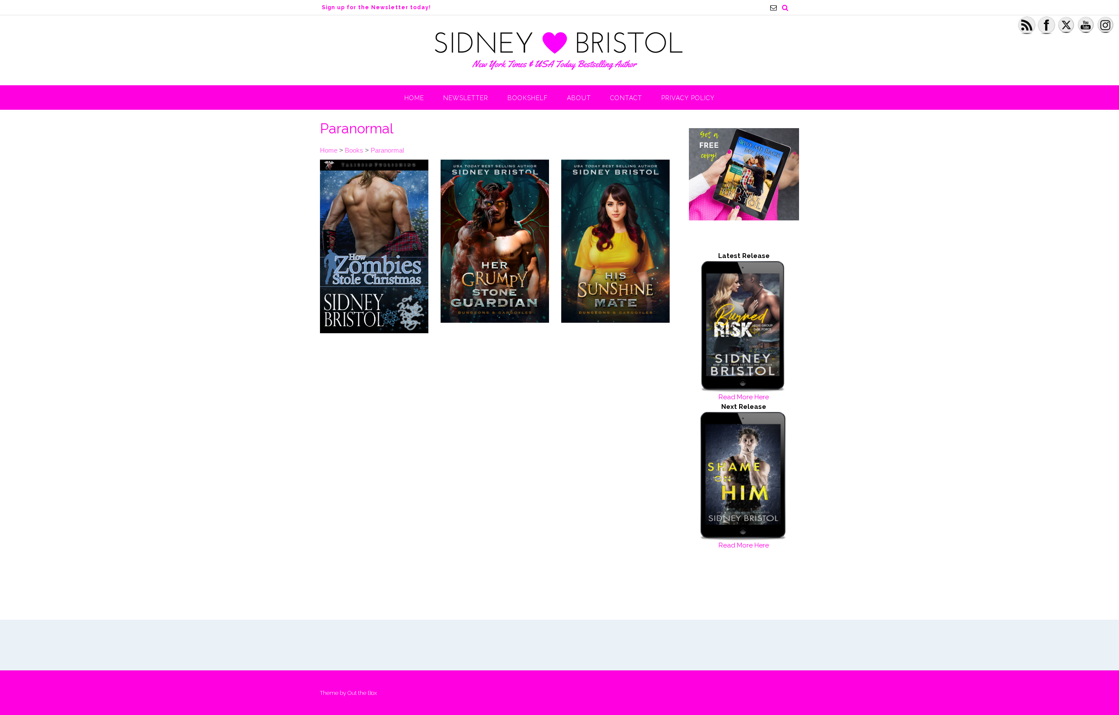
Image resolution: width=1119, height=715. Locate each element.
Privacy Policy (688, 97)
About (579, 97)
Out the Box (362, 693)
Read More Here (744, 397)
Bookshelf (527, 97)
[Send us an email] (773, 7)
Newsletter (465, 97)
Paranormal (387, 150)
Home (414, 97)
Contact (626, 97)
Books (354, 150)
